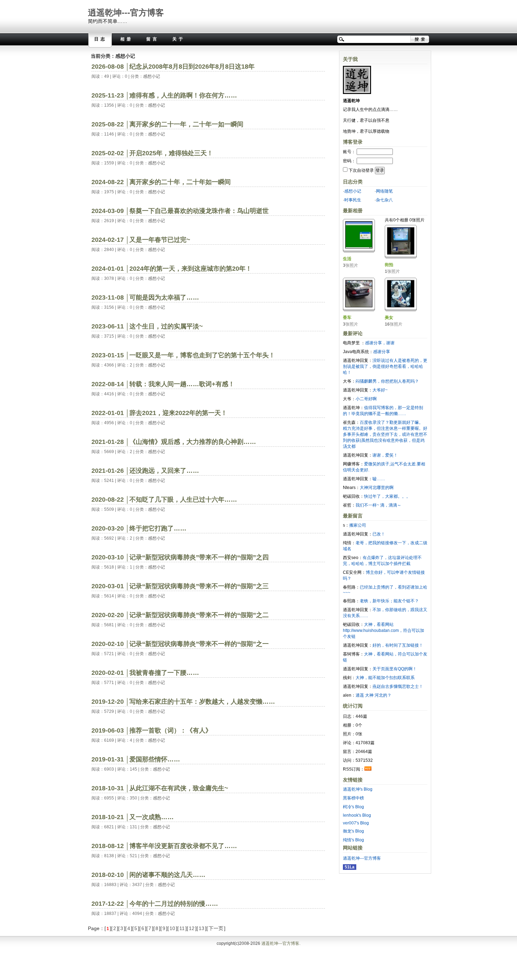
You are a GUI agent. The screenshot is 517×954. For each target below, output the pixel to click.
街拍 (389, 264)
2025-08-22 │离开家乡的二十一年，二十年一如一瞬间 (167, 124)
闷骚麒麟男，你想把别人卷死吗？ (387, 381)
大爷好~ (380, 390)
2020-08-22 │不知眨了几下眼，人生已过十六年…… (164, 499)
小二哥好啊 (366, 398)
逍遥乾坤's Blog (357, 789)
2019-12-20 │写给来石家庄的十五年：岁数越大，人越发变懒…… (183, 701)
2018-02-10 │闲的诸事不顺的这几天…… (148, 874)
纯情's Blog (353, 839)
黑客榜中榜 (353, 798)
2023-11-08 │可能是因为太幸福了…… (145, 297)
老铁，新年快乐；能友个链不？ (389, 600)
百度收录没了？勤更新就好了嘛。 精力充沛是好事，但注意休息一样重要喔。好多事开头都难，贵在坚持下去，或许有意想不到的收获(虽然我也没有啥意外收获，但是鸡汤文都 (385, 434)
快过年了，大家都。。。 (387, 496)
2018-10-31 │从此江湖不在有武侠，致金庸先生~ (159, 788)
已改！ (378, 534)
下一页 (216, 928)
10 (172, 928)
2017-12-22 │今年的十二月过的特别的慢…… (154, 903)
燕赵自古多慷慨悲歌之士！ (397, 686)
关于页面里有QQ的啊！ (394, 668)
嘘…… (378, 478)
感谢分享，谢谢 (380, 342)
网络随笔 (384, 191)
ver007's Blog (356, 823)
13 (201, 928)
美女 (389, 317)
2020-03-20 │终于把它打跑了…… (138, 528)
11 (182, 928)
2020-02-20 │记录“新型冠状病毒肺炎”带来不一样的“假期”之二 (180, 615)
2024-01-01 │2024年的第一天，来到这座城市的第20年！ (171, 268)
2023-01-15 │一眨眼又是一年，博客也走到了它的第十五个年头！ (183, 355)
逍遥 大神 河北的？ (373, 695)
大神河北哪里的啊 (377, 487)
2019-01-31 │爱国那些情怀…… (135, 759)
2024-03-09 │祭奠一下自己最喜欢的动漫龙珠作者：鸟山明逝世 (180, 210)
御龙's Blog (353, 831)
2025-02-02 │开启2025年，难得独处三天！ (152, 153)
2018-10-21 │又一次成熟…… (132, 817)
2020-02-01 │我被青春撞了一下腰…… (145, 672)
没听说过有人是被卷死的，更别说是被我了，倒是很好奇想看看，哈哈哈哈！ (385, 366)
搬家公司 (357, 525)
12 (191, 928)
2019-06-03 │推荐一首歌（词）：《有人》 (152, 730)
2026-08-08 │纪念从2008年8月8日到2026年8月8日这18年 (173, 66)
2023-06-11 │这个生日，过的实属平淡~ (147, 326)
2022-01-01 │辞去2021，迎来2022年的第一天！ (159, 412)
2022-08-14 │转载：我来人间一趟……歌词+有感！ (163, 384)
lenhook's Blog (357, 815)
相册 (126, 39)
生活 (347, 258)
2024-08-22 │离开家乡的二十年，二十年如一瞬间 (161, 182)
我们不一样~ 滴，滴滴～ (378, 505)
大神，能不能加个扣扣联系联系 (385, 677)
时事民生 (352, 199)
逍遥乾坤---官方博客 (126, 12)
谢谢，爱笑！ (385, 455)
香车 (347, 317)
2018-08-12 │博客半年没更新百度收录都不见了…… (164, 845)
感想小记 (151, 76)
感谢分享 (381, 351)
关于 (178, 39)
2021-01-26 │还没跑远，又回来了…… (145, 470)
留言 (152, 39)
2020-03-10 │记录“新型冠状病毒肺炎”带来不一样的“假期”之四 (180, 557)
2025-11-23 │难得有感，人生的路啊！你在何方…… (164, 95)
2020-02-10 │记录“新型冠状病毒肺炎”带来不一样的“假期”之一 (180, 643)
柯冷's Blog (353, 806)
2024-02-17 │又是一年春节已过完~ (140, 239)
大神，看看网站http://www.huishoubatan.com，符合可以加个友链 (383, 630)
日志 (100, 39)
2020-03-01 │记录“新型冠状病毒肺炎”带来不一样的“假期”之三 (180, 586)
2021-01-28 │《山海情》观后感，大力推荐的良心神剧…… (173, 441)
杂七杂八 (384, 199)
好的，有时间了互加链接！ (397, 645)
